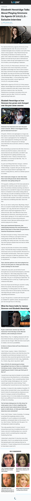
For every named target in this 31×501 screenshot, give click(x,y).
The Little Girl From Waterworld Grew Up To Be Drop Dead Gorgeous (7, 490)
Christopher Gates (7, 22)
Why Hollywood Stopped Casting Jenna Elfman (22, 489)
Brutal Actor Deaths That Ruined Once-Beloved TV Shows (22, 470)
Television (4, 6)
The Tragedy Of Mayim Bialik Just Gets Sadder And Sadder (7, 470)
